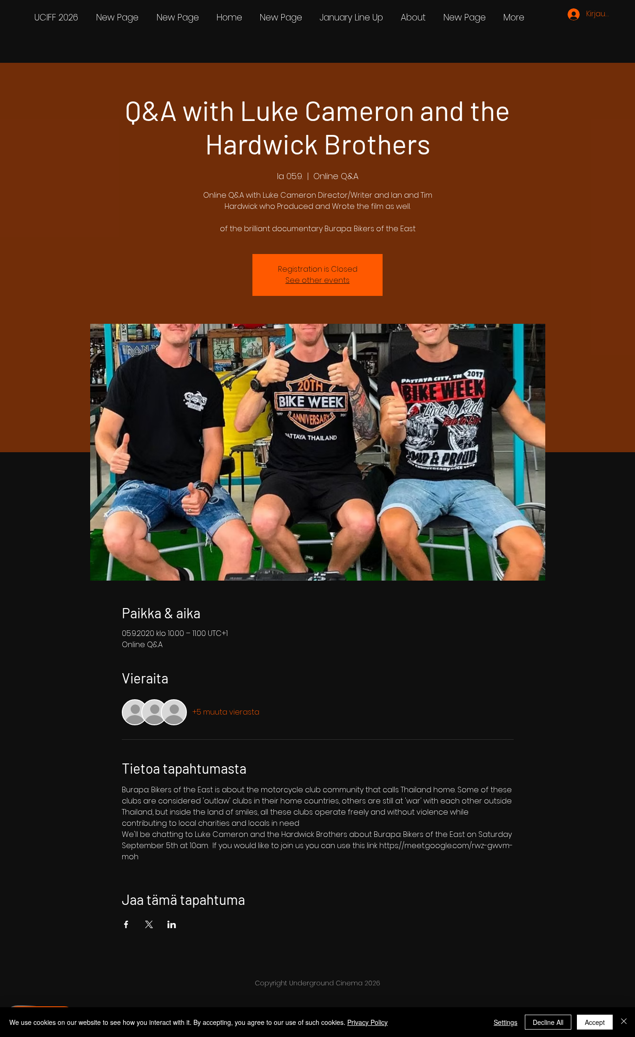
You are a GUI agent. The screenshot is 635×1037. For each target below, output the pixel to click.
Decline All (548, 1022)
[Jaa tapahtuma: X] (149, 924)
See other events (317, 280)
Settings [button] (505, 1022)
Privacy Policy (367, 1022)
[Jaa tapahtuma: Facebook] (126, 924)
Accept (595, 1022)
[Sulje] (623, 1022)
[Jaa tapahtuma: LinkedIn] (171, 924)
